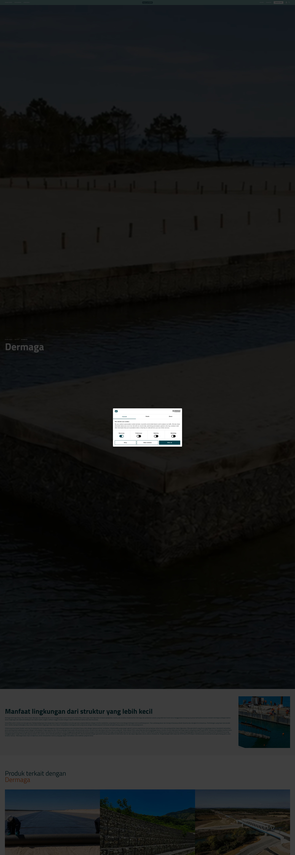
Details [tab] (147, 416)
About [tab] (170, 416)
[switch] (139, 436)
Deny (125, 442)
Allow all (169, 442)
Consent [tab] (124, 416)
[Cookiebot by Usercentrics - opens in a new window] (173, 411)
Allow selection (147, 442)
